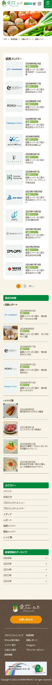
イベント (7, 491)
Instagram (30, 645)
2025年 (7, 564)
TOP (5, 39)
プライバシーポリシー (35, 650)
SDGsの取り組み (12, 640)
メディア (7, 514)
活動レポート (26, 39)
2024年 (7, 569)
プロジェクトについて (14, 635)
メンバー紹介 (10, 645)
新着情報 (14, 39)
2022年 (7, 581)
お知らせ (7, 497)
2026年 (7, 558)
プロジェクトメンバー (14, 508)
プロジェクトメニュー (14, 503)
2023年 (7, 575)
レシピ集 (7, 537)
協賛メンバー (9, 526)
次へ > (32, 286)
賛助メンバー (9, 532)
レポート (7, 520)
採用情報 (8, 655)
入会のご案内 (10, 650)
